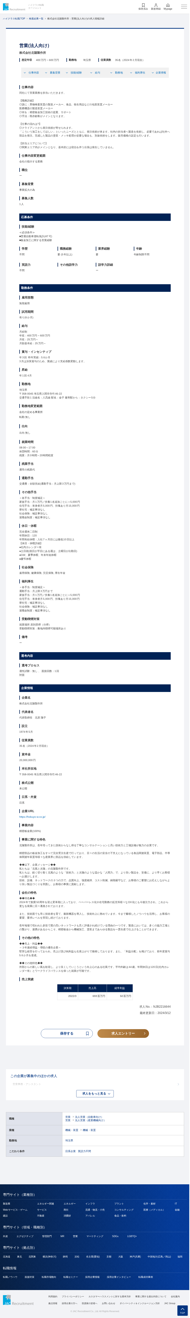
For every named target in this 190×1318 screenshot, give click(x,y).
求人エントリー (123, 1033)
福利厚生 (140, 72)
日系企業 (70, 1151)
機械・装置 (71, 1130)
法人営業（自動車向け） (89, 1116)
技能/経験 (76, 72)
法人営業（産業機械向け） (90, 1120)
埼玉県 (69, 1140)
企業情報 (161, 72)
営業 (68, 1116)
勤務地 (119, 72)
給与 (97, 72)
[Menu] (184, 7)
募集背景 (55, 72)
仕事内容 (34, 72)
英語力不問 (84, 1151)
